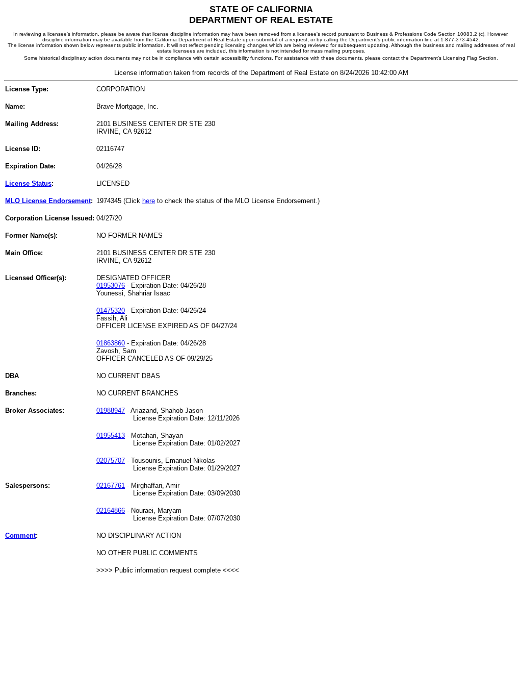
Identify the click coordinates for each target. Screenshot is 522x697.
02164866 (110, 510)
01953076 (110, 285)
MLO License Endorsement (48, 201)
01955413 (110, 435)
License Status (28, 183)
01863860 (110, 343)
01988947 (110, 410)
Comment (20, 535)
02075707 (110, 460)
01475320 (110, 310)
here (148, 201)
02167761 (110, 485)
